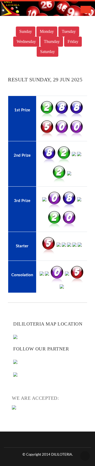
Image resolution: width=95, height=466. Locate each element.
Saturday (47, 51)
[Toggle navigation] (85, 9)
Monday (47, 31)
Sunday (25, 31)
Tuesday (69, 31)
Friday (73, 41)
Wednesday (26, 41)
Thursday (52, 41)
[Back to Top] (85, 456)
